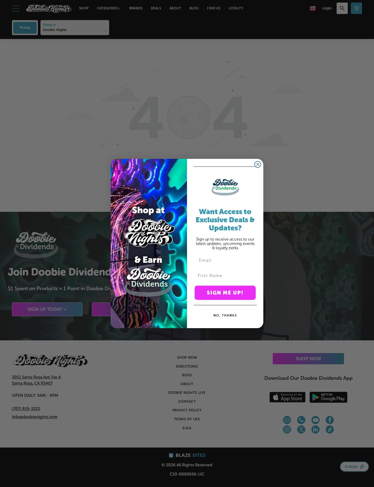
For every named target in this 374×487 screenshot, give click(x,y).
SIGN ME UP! (225, 293)
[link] (225, 187)
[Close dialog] (258, 164)
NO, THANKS (225, 315)
